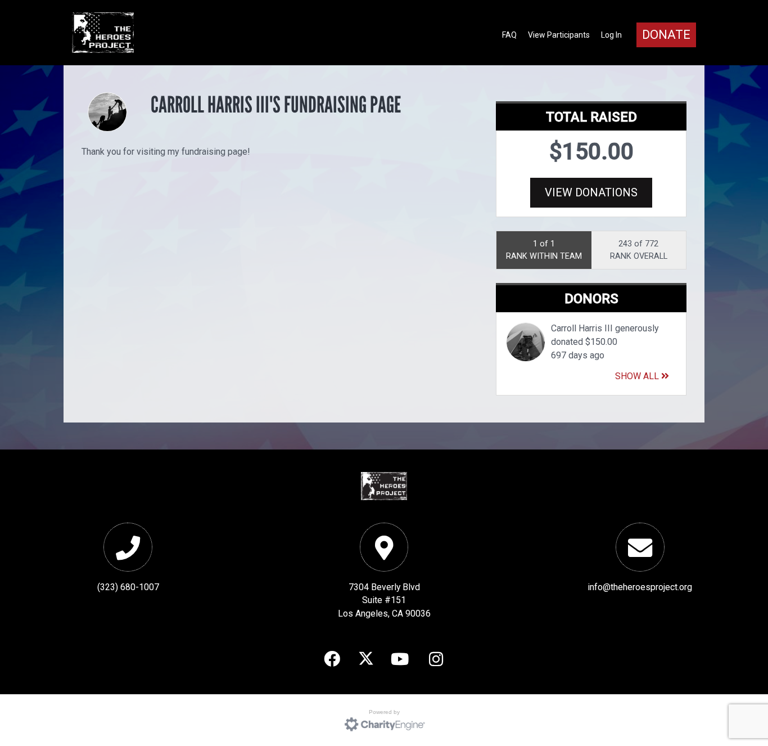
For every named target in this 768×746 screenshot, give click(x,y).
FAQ (509, 34)
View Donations (591, 192)
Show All (638, 376)
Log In (611, 34)
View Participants (559, 34)
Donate (666, 35)
